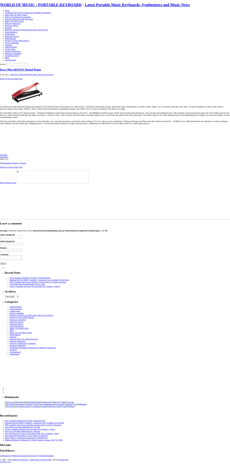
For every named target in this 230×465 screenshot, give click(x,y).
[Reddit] (36, 402)
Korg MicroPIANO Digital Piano (20, 69)
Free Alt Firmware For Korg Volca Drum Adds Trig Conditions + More (32, 434)
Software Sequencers (13, 23)
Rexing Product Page (8, 183)
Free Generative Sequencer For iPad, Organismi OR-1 (30, 278)
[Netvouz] (9, 406)
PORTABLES (10, 39)
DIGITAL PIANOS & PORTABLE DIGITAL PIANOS (26, 30)
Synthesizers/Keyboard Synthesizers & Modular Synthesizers (28, 13)
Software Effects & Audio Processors (19, 19)
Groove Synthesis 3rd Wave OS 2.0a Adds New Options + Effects (35, 286)
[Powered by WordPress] (13, 456)
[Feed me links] (53, 406)
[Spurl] (75, 404)
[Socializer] (9, 404)
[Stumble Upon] (30, 404)
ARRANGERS (11, 47)
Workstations (10, 34)
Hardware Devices (12, 36)
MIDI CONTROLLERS (14, 21)
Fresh (66, 460)
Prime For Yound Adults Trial (11, 79)
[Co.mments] (34, 406)
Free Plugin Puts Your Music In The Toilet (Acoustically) (26, 436)
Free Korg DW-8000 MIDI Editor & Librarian (22, 431)
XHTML (3, 462)
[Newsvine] (69, 402)
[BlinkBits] (82, 404)
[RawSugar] (58, 404)
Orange (61, 460)
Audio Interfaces (11, 32)
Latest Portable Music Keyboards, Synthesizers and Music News (137, 5)
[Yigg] (63, 406)
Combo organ (10, 49)
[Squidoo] (67, 404)
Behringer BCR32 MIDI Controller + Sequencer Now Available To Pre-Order (39, 280)
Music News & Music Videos (16, 15)
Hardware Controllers (13, 54)
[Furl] (22, 402)
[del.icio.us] (9, 402)
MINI (7, 58)
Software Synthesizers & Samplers (18, 17)
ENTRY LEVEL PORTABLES (17, 41)
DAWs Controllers (12, 43)
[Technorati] (45, 402)
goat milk (3, 155)
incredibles (4, 157)
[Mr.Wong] (70, 406)
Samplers (8, 28)
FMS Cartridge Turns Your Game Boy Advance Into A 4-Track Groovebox (38, 282)
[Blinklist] (29, 402)
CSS (9, 462)
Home (7, 11)
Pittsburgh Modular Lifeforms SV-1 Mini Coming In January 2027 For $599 (34, 440)
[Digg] (17, 402)
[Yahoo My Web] (57, 402)
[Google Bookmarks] (45, 404)
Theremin (8, 45)
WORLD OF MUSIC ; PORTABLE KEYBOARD (41, 5)
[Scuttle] (43, 406)
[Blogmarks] (24, 406)
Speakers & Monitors (13, 51)
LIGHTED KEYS (12, 56)
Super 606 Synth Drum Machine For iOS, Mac (27, 284)
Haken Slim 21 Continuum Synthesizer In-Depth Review (26, 438)
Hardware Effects (11, 26)
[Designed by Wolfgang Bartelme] (40, 456)
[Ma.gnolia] (19, 404)
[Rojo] (16, 406)
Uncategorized (10, 60)
